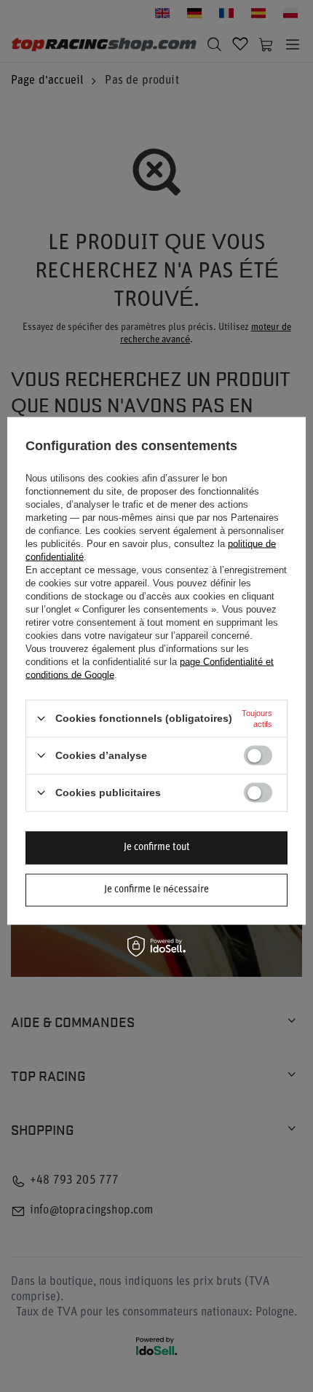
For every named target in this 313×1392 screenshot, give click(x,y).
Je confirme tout (157, 847)
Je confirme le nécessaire (156, 889)
